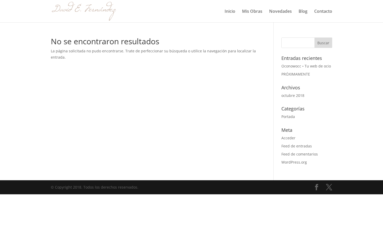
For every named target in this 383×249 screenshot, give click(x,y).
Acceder (288, 137)
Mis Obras (252, 11)
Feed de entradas (296, 146)
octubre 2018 (292, 95)
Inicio (230, 11)
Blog (303, 11)
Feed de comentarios (299, 154)
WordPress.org (294, 162)
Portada (288, 116)
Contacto (323, 11)
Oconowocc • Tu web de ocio (306, 66)
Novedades (280, 11)
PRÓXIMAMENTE (295, 74)
